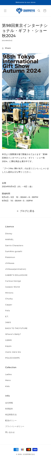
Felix (7, 310)
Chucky (9, 298)
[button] (5, 11)
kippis (8, 346)
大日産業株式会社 (29, 454)
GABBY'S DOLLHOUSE (16, 275)
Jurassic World (12, 287)
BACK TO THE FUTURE (16, 328)
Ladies (8, 374)
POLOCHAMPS (12, 358)
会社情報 (9, 403)
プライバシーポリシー (14, 426)
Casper (8, 305)
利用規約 (9, 409)
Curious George (13, 281)
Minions (9, 293)
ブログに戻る (27, 211)
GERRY (8, 340)
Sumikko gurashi (13, 251)
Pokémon (10, 257)
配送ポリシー (11, 420)
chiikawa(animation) (15, 269)
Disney (8, 233)
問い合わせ (10, 432)
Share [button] (8, 48)
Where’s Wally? (13, 334)
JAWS (8, 322)
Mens (8, 380)
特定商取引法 (11, 414)
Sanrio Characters (14, 245)
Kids (7, 386)
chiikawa (9, 263)
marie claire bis (13, 352)
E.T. (6, 316)
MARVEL (9, 239)
